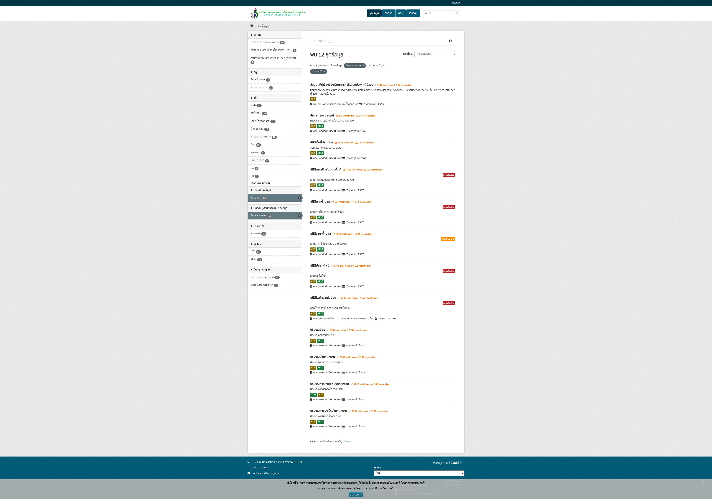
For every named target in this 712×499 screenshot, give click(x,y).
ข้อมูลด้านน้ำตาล (447, 239)
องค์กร (388, 13)
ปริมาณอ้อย (317, 329)
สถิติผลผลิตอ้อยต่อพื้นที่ (325, 169)
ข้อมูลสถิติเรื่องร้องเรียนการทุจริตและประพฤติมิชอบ (342, 84)
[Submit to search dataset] (456, 12)
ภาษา (377, 468)
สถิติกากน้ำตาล (320, 201)
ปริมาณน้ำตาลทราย (322, 356)
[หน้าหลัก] (251, 25)
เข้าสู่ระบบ (455, 3)
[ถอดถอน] (363, 65)
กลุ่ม (400, 13)
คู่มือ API (346, 441)
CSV (313, 99)
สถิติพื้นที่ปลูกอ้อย (321, 142)
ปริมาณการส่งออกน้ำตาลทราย (329, 384)
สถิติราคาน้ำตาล (320, 233)
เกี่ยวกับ (413, 13)
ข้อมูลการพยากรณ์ (322, 115)
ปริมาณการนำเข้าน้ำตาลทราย (328, 410)
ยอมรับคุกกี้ (356, 495)
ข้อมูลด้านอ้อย (448, 175)
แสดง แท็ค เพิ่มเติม (260, 183)
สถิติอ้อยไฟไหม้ (319, 265)
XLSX (320, 126)
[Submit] (451, 41)
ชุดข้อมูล (374, 13)
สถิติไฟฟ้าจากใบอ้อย (323, 297)
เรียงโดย (407, 54)
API (336, 441)
